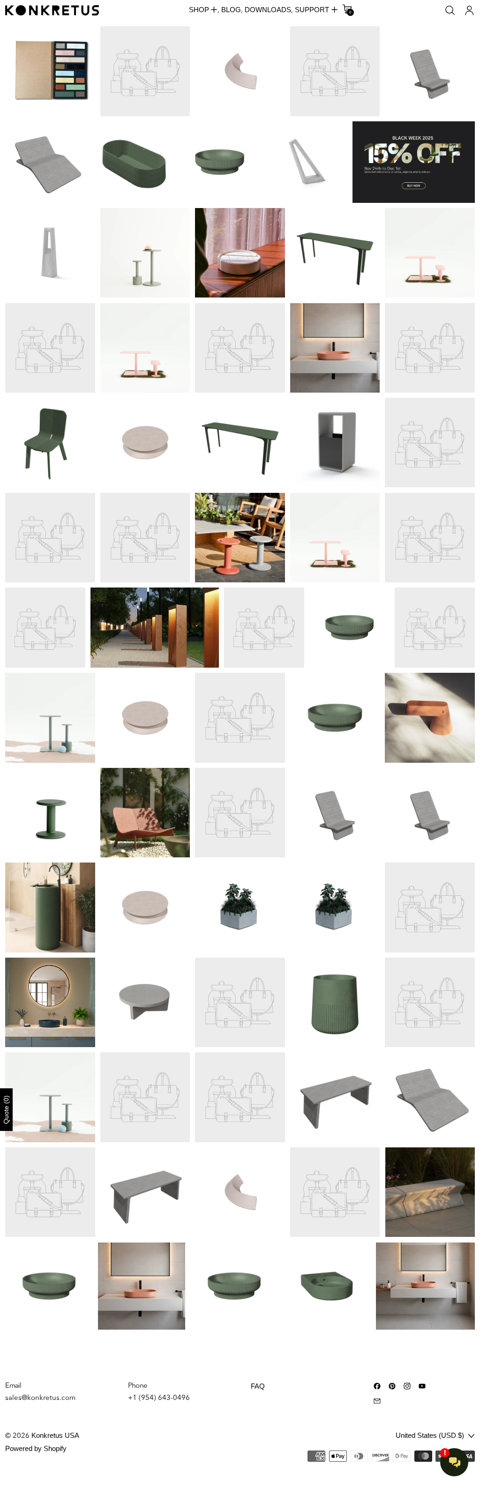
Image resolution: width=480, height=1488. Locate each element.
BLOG (231, 10)
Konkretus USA (55, 1435)
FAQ (258, 1386)
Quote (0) (6, 1109)
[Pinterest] (392, 1386)
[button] (450, 10)
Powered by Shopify (36, 1448)
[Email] (377, 1401)
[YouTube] (422, 1386)
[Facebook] (377, 1386)
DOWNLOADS (268, 10)
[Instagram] (407, 1386)
